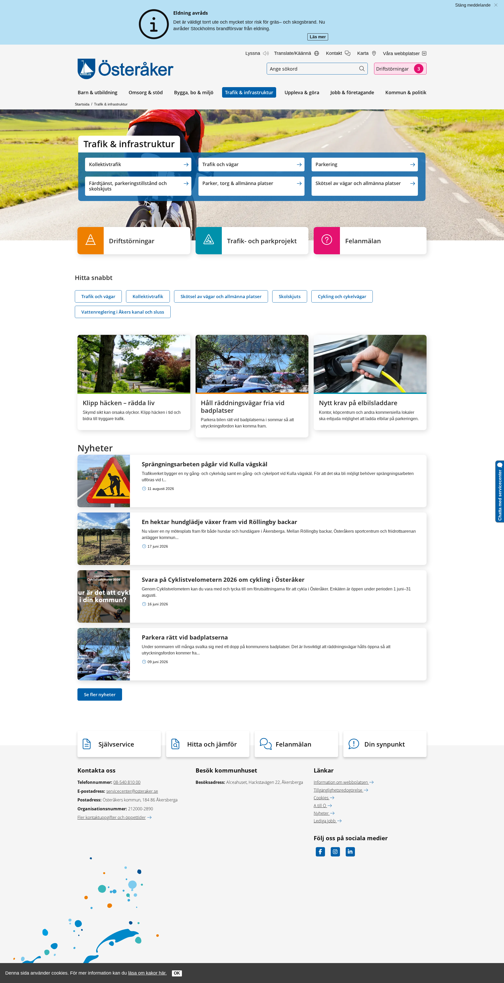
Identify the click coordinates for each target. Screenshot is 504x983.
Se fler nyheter (100, 694)
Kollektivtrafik (148, 296)
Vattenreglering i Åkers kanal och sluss (122, 312)
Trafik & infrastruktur (249, 92)
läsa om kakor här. (147, 973)
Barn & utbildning (97, 92)
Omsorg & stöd (146, 92)
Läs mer (319, 37)
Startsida (82, 104)
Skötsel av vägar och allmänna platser (221, 296)
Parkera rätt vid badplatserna (185, 637)
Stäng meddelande (473, 5)
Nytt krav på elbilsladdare (358, 402)
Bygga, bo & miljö (193, 92)
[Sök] (362, 69)
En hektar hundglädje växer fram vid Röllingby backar (219, 522)
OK (177, 973)
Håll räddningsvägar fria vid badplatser (243, 406)
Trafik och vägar (98, 296)
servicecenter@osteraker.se (132, 791)
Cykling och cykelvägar (342, 296)
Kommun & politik (405, 92)
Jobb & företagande (352, 92)
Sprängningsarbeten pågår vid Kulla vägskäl (204, 464)
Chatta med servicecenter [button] (500, 494)
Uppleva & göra (302, 92)
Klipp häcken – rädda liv (119, 402)
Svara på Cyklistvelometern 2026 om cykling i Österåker (223, 579)
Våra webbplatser (402, 53)
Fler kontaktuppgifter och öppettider (111, 817)
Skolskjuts (290, 296)
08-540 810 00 (126, 782)
